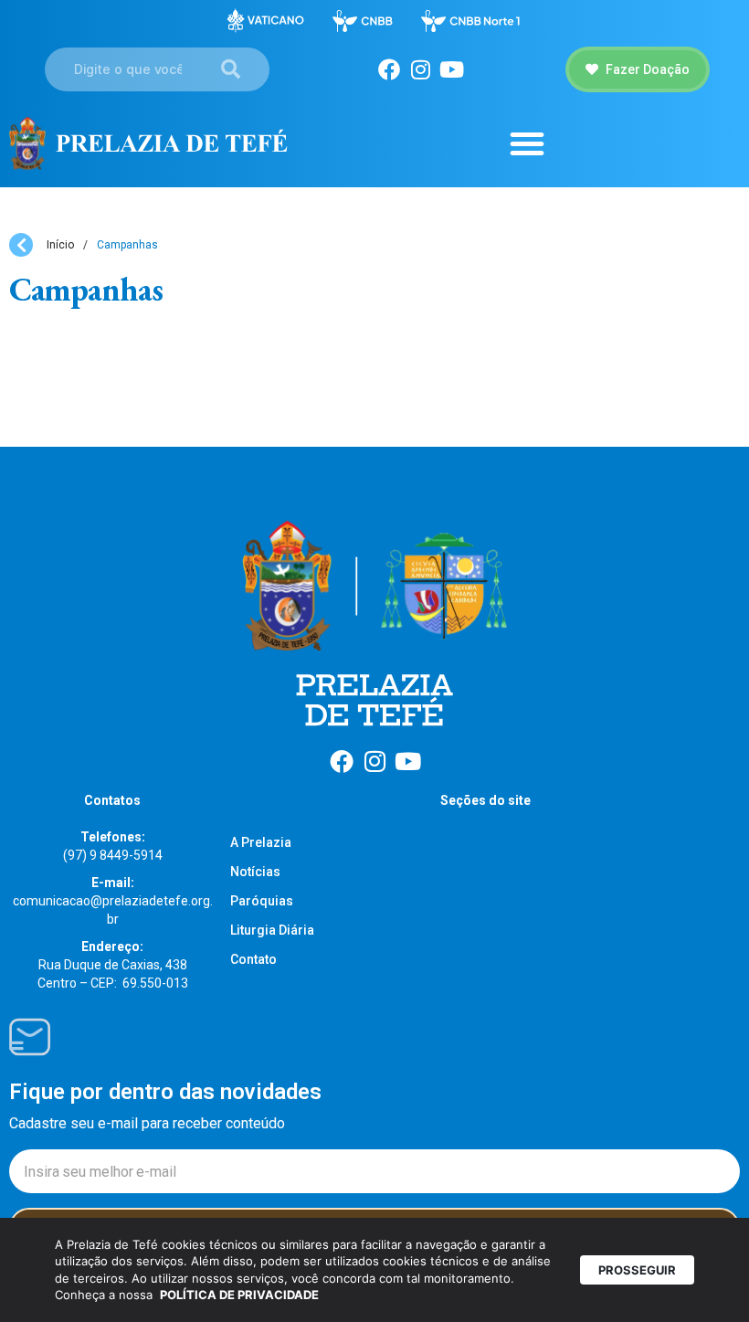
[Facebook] (389, 69)
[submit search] (230, 69)
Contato (253, 959)
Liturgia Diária (272, 930)
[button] (527, 143)
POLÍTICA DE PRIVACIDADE (239, 1294)
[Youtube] (451, 69)
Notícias (255, 871)
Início (60, 244)
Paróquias (261, 901)
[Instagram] (420, 69)
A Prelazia (260, 842)
